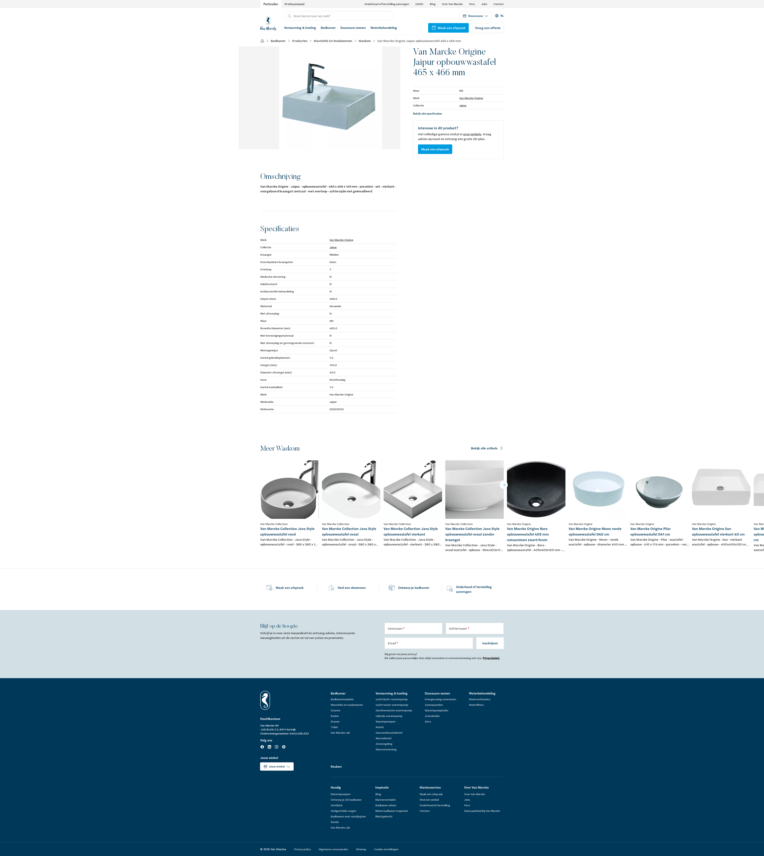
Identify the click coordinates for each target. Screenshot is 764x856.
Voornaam (395, 628)
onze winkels (472, 134)
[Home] (262, 40)
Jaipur (463, 105)
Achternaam (458, 628)
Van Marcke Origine (471, 98)
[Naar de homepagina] (268, 23)
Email (392, 643)
